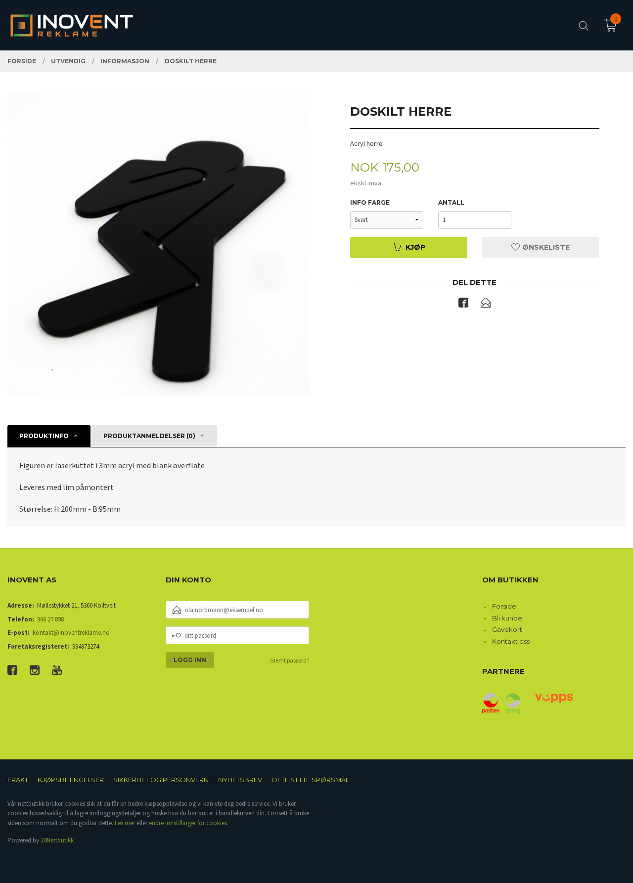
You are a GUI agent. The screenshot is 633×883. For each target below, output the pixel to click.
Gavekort (507, 629)
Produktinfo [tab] (44, 436)
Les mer (125, 823)
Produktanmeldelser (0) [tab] (149, 436)
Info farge (370, 202)
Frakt (17, 780)
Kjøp (415, 247)
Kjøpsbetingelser (71, 780)
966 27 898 (50, 619)
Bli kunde (507, 618)
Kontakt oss (511, 641)
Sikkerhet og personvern (161, 780)
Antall (451, 202)
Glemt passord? (289, 660)
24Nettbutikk (57, 840)
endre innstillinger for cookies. (188, 823)
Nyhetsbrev (240, 780)
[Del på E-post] (486, 304)
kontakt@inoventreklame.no (71, 632)
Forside (504, 606)
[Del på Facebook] (463, 304)
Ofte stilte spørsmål (310, 780)
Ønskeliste (545, 247)
